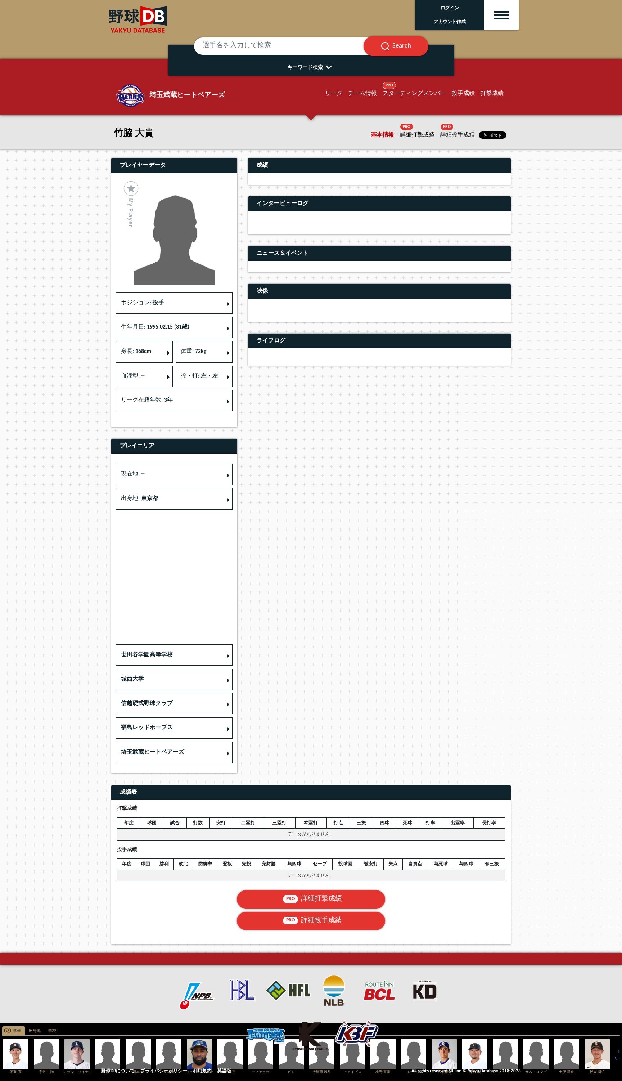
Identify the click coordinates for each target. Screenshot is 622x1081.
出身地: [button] (139, 498)
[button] (174, 655)
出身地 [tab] (35, 1031)
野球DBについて (118, 1071)
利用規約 (202, 1071)
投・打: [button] (199, 376)
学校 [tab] (52, 1031)
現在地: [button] (133, 474)
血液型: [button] (133, 376)
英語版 (224, 1071)
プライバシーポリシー (163, 1071)
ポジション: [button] (142, 303)
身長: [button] (136, 351)
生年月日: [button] (155, 327)
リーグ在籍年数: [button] (147, 400)
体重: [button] (194, 351)
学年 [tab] (17, 1031)
